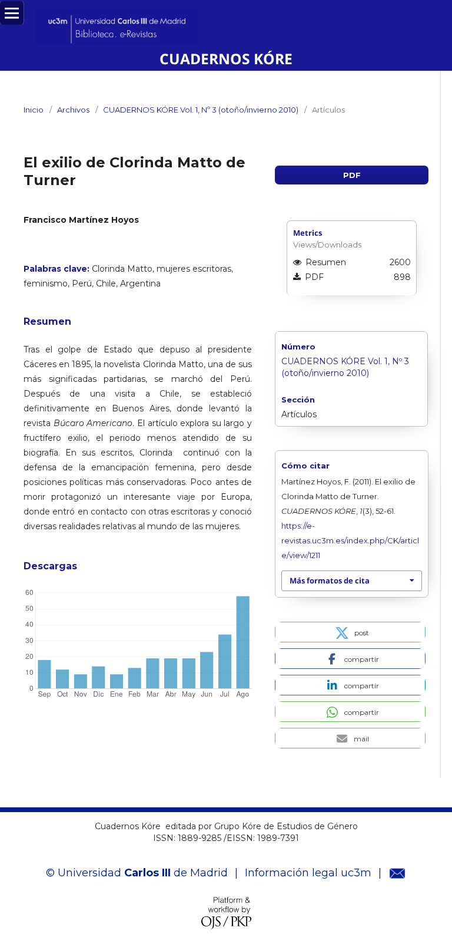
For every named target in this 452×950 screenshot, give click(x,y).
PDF (352, 175)
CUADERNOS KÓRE (226, 58)
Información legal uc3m (308, 873)
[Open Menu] (12, 13)
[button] (350, 632)
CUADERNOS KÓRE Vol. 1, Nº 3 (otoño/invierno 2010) (200, 109)
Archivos (73, 109)
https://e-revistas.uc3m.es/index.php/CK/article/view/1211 (350, 540)
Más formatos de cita (330, 580)
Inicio (34, 109)
